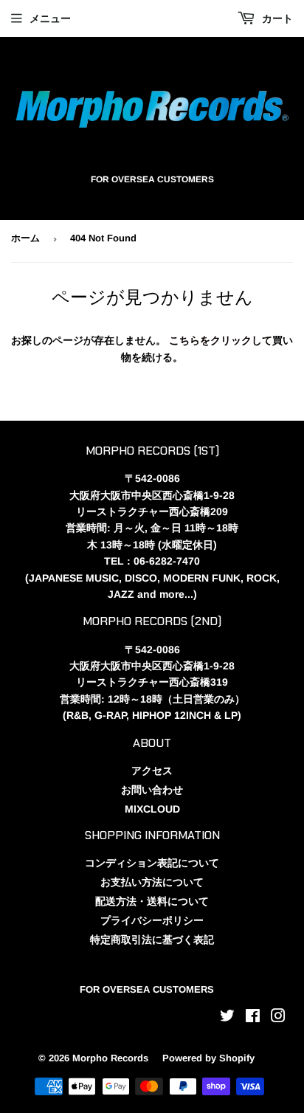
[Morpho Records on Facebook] (252, 1018)
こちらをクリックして (220, 340)
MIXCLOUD (152, 809)
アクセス (152, 770)
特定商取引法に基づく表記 (152, 939)
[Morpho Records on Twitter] (227, 1018)
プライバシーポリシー (152, 920)
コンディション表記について (152, 863)
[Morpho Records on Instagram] (278, 1018)
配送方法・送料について (152, 901)
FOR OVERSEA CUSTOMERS (147, 989)
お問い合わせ (152, 790)
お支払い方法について (152, 882)
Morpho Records (110, 1058)
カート (276, 18)
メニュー (50, 18)
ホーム (25, 238)
